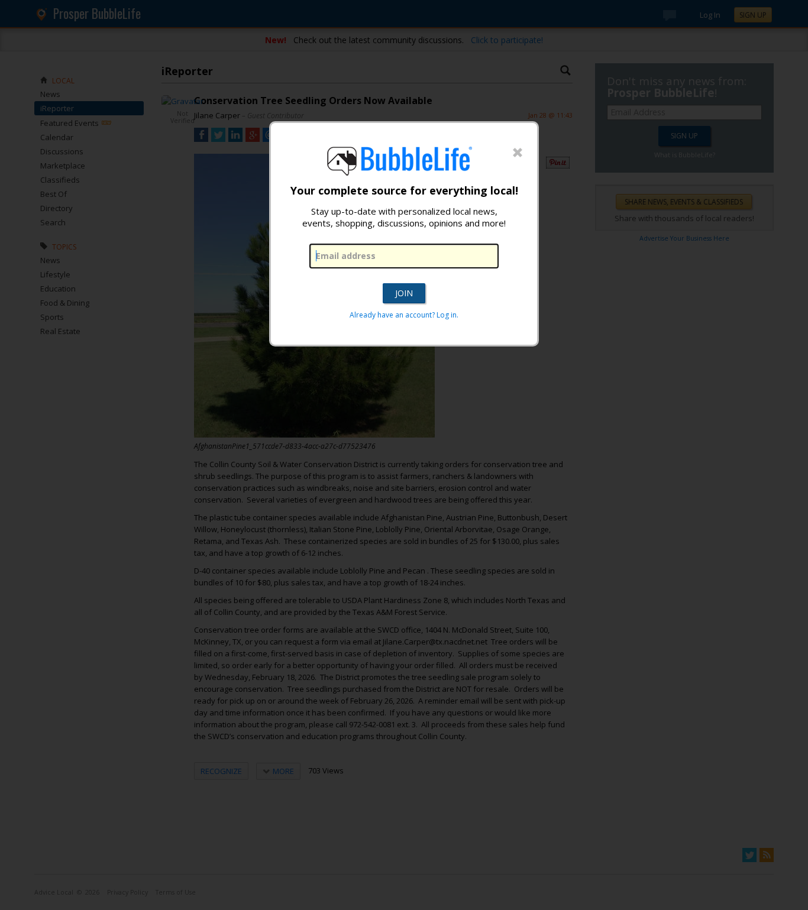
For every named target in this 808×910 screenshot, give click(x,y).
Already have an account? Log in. (404, 315)
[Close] (517, 153)
